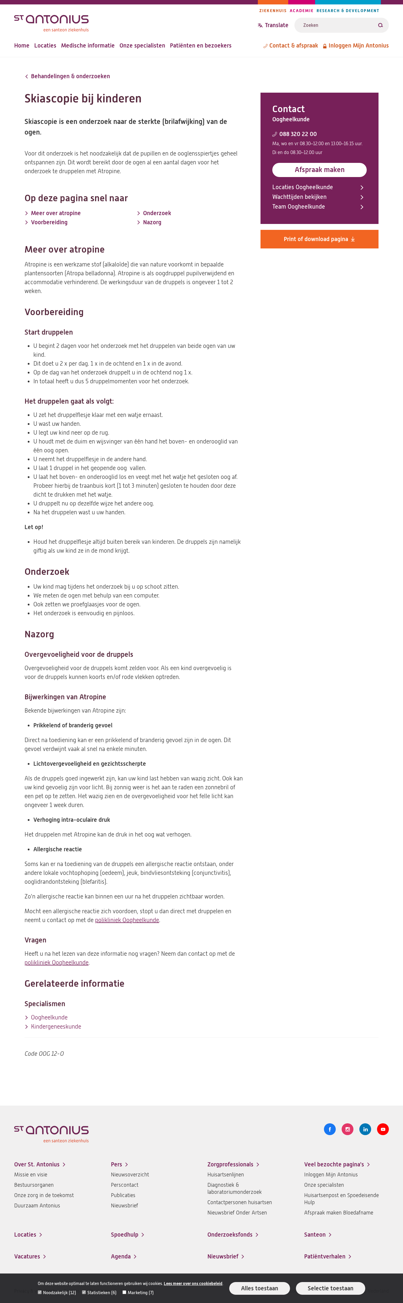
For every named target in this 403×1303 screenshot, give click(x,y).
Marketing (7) (141, 1292)
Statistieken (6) (102, 1292)
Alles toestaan (259, 1288)
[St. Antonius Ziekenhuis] (136, 21)
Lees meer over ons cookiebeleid (193, 1283)
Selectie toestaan (330, 1288)
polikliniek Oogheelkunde (127, 920)
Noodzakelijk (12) (59, 1292)
